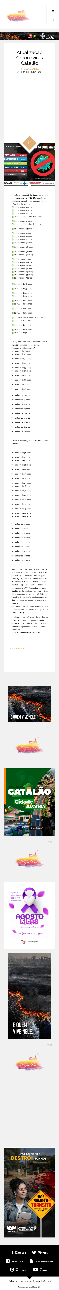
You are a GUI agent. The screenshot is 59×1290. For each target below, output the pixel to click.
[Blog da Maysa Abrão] (29, 745)
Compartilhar (18, 648)
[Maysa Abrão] (18, 14)
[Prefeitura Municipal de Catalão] (29, 802)
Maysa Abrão (31, 69)
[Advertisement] (29, 103)
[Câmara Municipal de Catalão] (29, 915)
